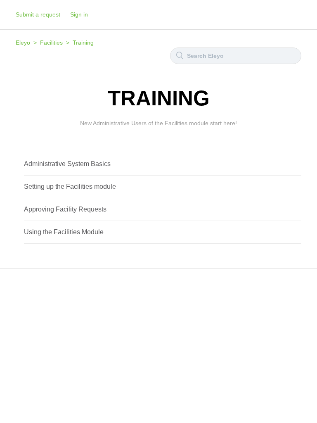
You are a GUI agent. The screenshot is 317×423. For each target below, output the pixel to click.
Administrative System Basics (67, 163)
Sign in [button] (79, 14)
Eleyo (23, 42)
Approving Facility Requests (65, 209)
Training (83, 42)
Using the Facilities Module (64, 231)
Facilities (51, 42)
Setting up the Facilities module (70, 186)
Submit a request (38, 14)
